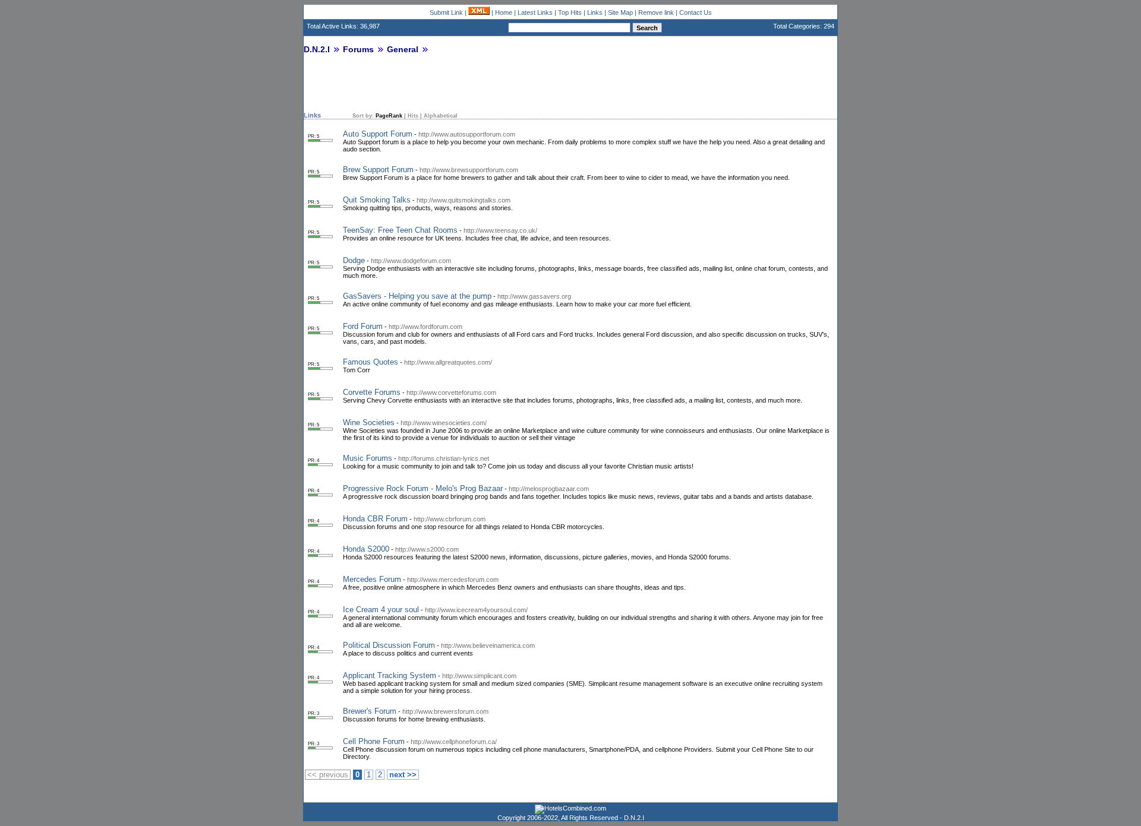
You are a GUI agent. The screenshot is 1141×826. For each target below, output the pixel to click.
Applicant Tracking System (389, 675)
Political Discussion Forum (389, 645)
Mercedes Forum (372, 579)
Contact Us (695, 12)
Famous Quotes (370, 361)
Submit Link (446, 12)
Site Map (620, 12)
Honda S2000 (366, 549)
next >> (403, 774)
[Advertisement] (443, 87)
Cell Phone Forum (374, 741)
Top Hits (570, 12)
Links (595, 12)
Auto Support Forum (377, 133)
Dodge (354, 260)
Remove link (656, 12)
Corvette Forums (372, 392)
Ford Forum (363, 326)
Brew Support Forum (378, 169)
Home (503, 12)
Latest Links (535, 12)
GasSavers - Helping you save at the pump (417, 296)
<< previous (327, 774)
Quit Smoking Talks (377, 199)
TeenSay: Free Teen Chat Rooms (400, 230)
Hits (413, 116)
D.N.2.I (317, 49)
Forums (358, 49)
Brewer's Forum (369, 711)
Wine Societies (369, 422)
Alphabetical (441, 116)
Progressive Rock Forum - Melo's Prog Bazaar (423, 488)
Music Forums (367, 458)
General (402, 49)
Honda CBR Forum (375, 518)
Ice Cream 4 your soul (381, 609)
